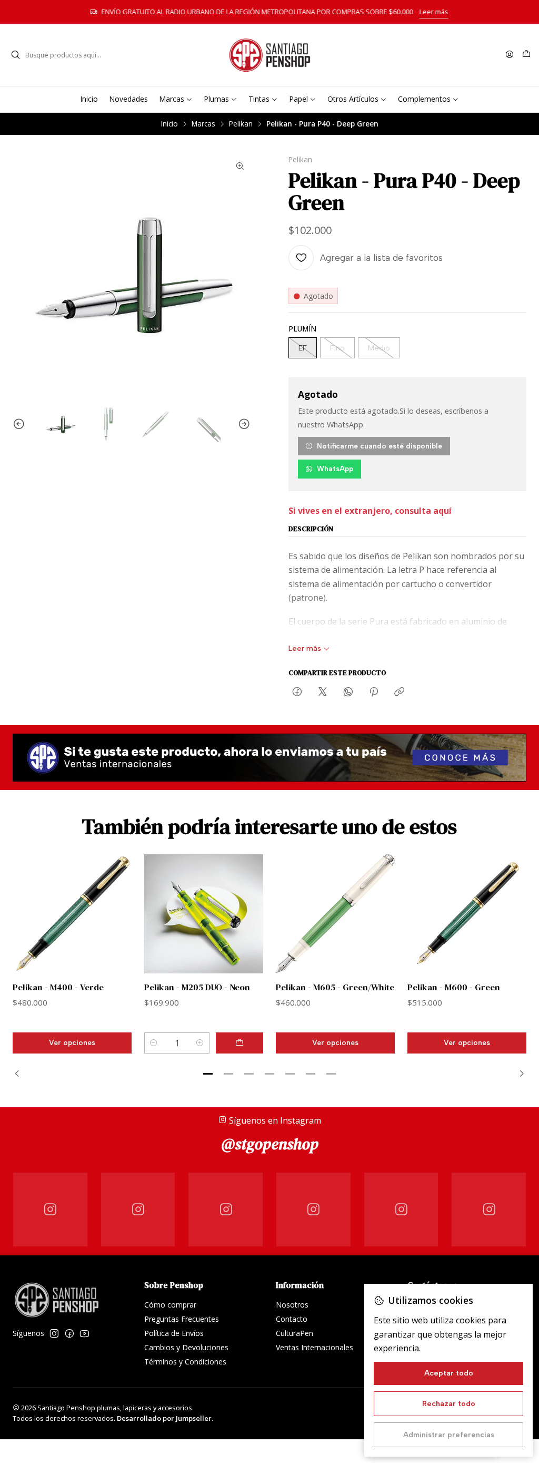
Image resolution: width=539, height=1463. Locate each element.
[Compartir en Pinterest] (374, 692)
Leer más (434, 11)
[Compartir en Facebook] (297, 692)
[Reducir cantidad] (154, 1043)
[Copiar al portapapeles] (399, 692)
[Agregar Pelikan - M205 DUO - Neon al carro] (239, 1043)
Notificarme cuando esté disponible (379, 446)
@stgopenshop (269, 1144)
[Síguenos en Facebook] (69, 1333)
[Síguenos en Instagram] (54, 1333)
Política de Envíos (174, 1333)
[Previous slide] (20, 424)
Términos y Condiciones (185, 1362)
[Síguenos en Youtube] (84, 1333)
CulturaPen (294, 1333)
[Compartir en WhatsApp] (348, 692)
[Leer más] (269, 758)
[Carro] (526, 55)
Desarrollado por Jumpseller (164, 1418)
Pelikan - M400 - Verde (58, 987)
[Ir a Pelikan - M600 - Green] (466, 913)
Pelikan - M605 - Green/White (335, 987)
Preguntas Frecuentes (181, 1319)
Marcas (203, 124)
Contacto (291, 1319)
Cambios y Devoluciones (186, 1347)
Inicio (169, 124)
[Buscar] (15, 54)
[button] (208, 1074)
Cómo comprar (170, 1305)
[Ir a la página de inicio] (269, 54)
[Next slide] (243, 424)
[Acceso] (509, 55)
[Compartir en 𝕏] (323, 692)
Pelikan (241, 124)
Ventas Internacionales (314, 1347)
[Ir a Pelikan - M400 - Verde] (72, 913)
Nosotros (292, 1305)
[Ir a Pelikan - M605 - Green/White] (335, 913)
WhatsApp (335, 468)
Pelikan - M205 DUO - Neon (197, 987)
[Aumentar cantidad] (200, 1043)
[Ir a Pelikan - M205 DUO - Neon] (203, 913)
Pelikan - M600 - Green (453, 987)
